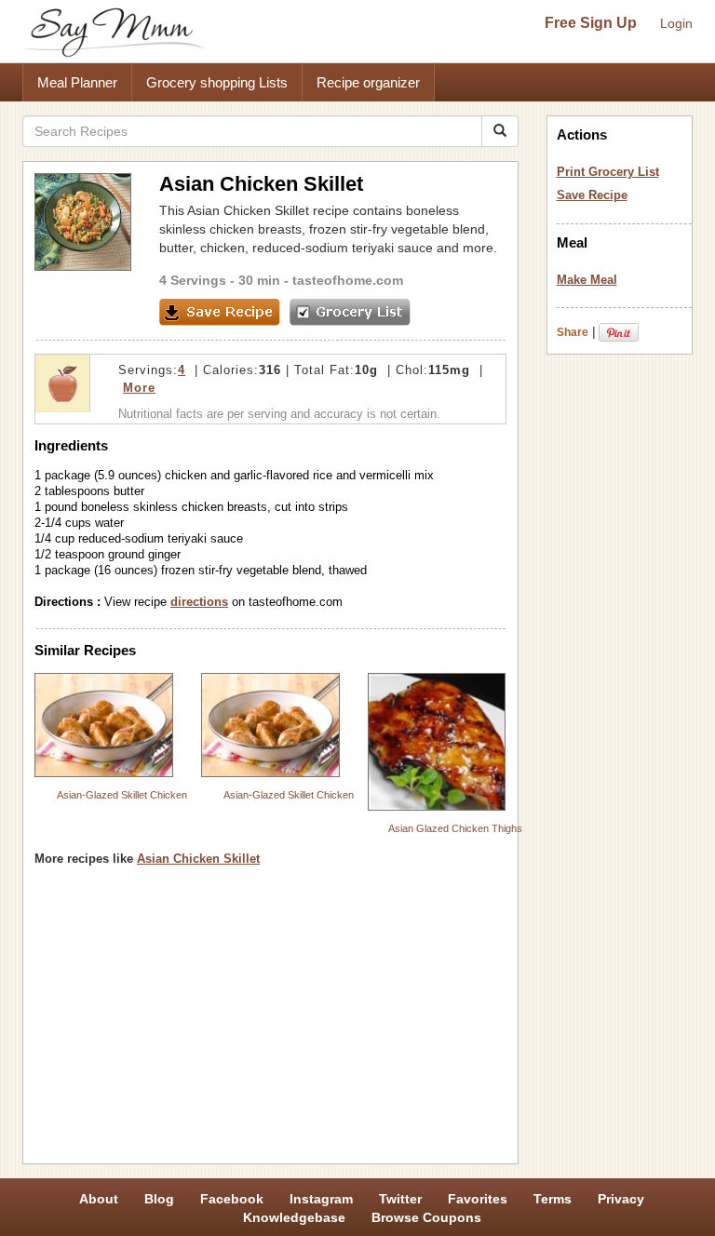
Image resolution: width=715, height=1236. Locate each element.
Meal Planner (77, 82)
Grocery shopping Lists (217, 82)
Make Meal (587, 280)
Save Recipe (592, 195)
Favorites (477, 1198)
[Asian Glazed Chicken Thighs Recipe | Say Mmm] (437, 742)
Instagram (321, 1198)
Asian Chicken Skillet (198, 859)
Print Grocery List (608, 172)
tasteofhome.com (347, 280)
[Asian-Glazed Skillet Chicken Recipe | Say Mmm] (103, 725)
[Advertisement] (270, 1022)
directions (199, 602)
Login (676, 23)
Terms (552, 1198)
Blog (159, 1198)
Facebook (231, 1198)
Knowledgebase (294, 1217)
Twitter (400, 1198)
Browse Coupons (426, 1217)
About (98, 1198)
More (139, 388)
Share (572, 332)
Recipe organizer (368, 82)
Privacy (621, 1198)
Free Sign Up (591, 23)
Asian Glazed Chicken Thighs (455, 828)
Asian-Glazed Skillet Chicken (122, 794)
